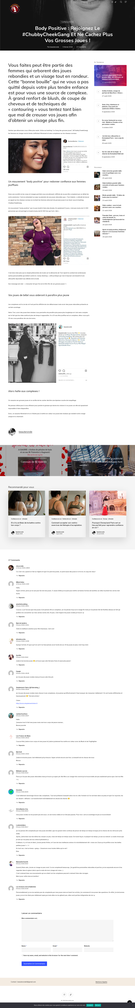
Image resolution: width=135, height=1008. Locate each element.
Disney (105, 519)
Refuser (97, 1005)
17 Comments (81, 47)
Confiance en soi (67, 22)
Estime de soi (67, 519)
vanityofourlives (21, 714)
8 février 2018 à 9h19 (22, 773)
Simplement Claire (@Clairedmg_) (28, 687)
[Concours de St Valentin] (34, 460)
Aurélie (18, 655)
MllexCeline (20, 582)
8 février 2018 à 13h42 (22, 754)
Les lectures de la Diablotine (26, 887)
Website (87, 946)
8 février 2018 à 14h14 (22, 737)
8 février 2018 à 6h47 (22, 863)
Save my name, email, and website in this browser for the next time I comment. (50, 955)
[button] (126, 2)
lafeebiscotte (21, 639)
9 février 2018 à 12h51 (22, 625)
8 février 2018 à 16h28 (22, 673)
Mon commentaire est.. (30, 918)
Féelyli (18, 671)
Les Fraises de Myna (23, 736)
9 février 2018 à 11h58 (22, 641)
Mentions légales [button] (101, 982)
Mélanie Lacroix (21, 771)
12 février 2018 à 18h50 (23, 568)
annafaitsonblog (21, 604)
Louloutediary (21, 825)
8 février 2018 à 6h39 (22, 888)
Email (55, 946)
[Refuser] (133, 1005)
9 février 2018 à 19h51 (22, 606)
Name (24, 946)
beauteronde (54, 47)
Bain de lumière (21, 623)
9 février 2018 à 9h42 (22, 657)
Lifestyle (24, 519)
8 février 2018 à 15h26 (22, 689)
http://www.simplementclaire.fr (27, 703)
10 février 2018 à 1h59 (22, 584)
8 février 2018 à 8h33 (22, 811)
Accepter (90, 1005)
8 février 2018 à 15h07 (22, 715)
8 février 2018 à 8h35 (22, 792)
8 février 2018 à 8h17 (22, 827)
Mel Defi (19, 752)
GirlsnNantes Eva (22, 809)
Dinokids (19, 790)
